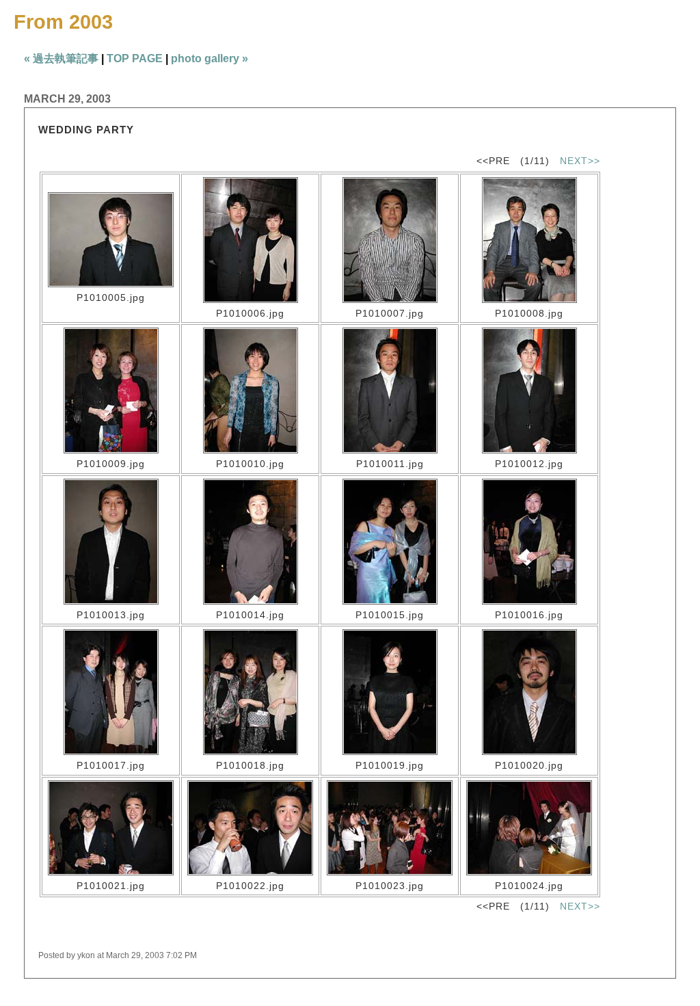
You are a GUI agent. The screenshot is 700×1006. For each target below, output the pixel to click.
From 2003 (63, 22)
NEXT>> (580, 161)
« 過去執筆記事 (61, 58)
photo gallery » (209, 58)
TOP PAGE (135, 58)
